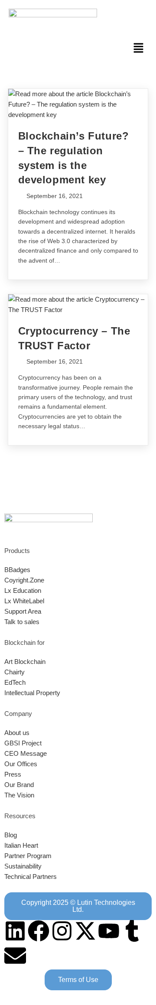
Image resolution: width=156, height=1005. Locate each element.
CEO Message (25, 753)
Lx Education (22, 590)
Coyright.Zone (24, 580)
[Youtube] (109, 931)
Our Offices (20, 764)
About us (16, 732)
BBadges (17, 569)
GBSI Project (23, 743)
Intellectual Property (32, 692)
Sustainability (23, 866)
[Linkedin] (15, 931)
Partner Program (28, 855)
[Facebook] (38, 931)
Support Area (22, 611)
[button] (138, 48)
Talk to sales (21, 621)
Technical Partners (30, 876)
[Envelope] (15, 955)
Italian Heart (21, 845)
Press (12, 774)
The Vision (19, 795)
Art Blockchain (25, 661)
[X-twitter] (85, 931)
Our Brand (19, 784)
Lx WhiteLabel (24, 601)
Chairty (14, 672)
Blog (10, 835)
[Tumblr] (132, 931)
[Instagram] (62, 931)
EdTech (15, 682)
